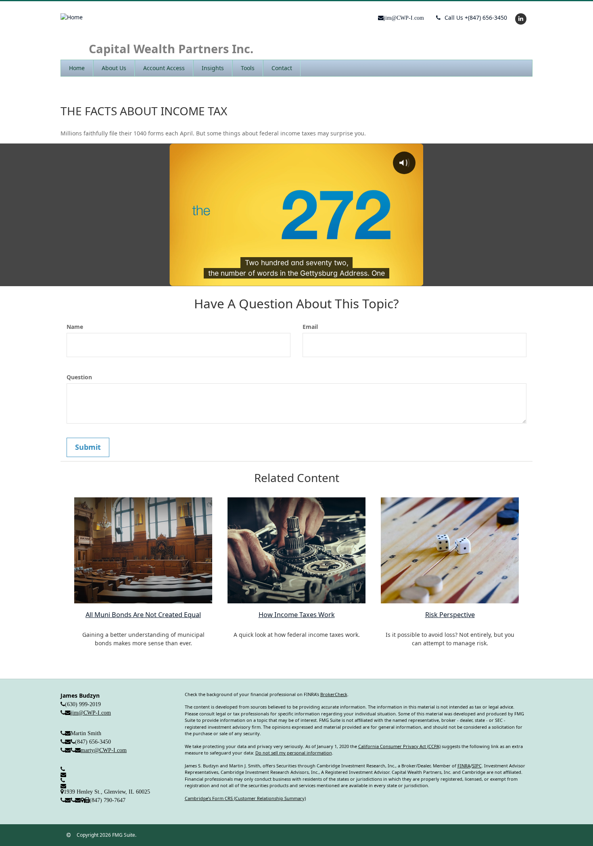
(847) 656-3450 (476, 17)
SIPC (477, 766)
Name (75, 327)
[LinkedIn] (519, 18)
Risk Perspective (450, 614)
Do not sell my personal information (293, 753)
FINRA (463, 766)
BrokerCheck (333, 694)
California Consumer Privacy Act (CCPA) (399, 746)
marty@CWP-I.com (104, 750)
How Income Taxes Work (297, 614)
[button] (114, 68)
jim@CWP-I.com (91, 712)
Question (79, 377)
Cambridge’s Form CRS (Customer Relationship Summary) (245, 798)
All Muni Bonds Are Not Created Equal (143, 614)
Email (310, 327)
